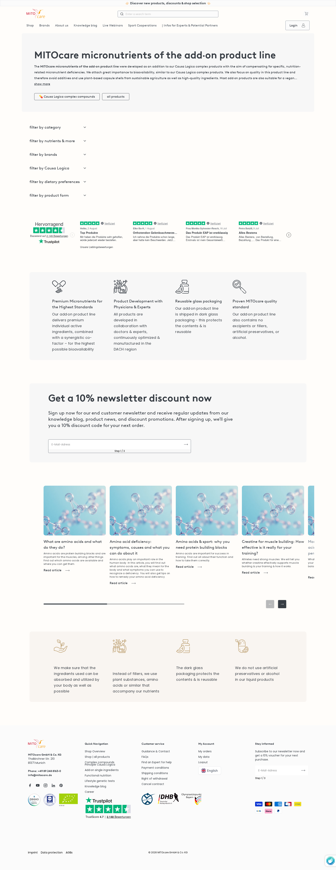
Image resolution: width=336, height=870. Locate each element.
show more (42, 84)
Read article (52, 570)
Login (294, 25)
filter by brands (43, 154)
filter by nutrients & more (52, 140)
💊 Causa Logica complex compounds (67, 96)
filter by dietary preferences (55, 181)
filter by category (45, 127)
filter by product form (49, 195)
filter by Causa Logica (49, 168)
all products (115, 96)
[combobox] (168, 14)
